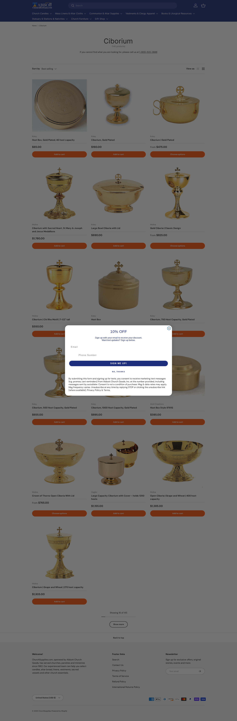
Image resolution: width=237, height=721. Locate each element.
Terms (107, 390)
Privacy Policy (94, 390)
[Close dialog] (169, 328)
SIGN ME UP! (118, 363)
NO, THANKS (118, 372)
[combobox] (73, 355)
